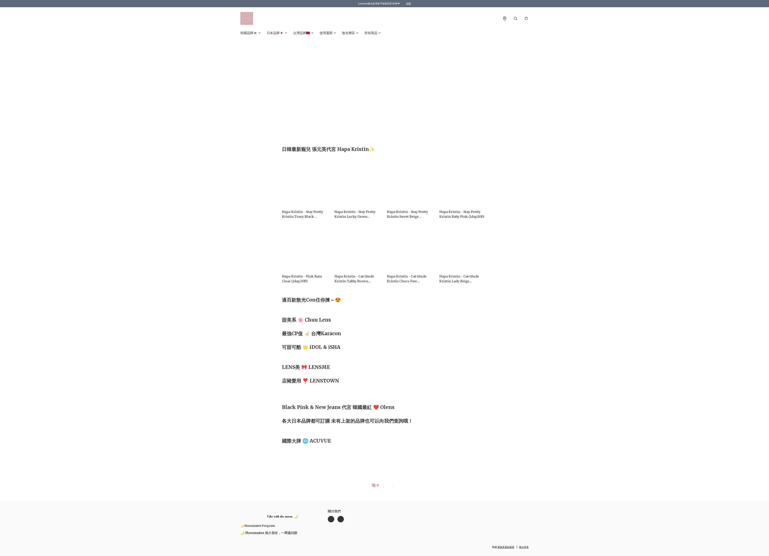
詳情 (408, 3)
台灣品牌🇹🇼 (301, 33)
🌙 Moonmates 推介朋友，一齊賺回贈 (268, 533)
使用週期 (326, 33)
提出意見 (524, 547)
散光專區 (348, 33)
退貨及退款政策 (505, 547)
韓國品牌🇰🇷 (248, 33)
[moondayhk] (246, 18)
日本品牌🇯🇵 (275, 33)
